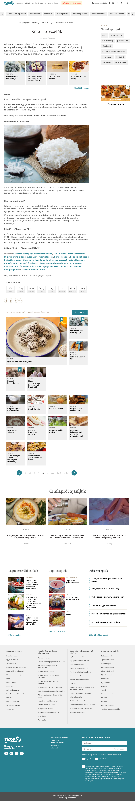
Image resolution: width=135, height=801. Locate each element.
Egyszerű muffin (12, 660)
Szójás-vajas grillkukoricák (79, 668)
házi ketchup (107, 41)
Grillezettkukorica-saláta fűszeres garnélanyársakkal (82, 688)
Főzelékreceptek (107, 675)
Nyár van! (25, 529)
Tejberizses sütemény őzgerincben (107, 597)
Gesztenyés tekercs (12, 431)
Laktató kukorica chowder (79, 680)
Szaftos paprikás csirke (46, 705)
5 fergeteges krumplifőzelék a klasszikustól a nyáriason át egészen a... (25, 536)
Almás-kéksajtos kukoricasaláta (81, 708)
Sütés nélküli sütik (107, 671)
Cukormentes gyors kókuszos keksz (35, 458)
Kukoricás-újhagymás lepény (80, 693)
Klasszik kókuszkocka (13, 382)
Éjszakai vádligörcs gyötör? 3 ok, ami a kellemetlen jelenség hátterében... (109, 536)
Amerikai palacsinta (13, 705)
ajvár (104, 35)
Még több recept (81, 88)
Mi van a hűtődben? (52, 3)
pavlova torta (116, 35)
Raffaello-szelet (61, 257)
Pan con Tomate (44, 658)
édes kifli (69, 595)
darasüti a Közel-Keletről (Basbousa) (21, 263)
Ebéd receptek (106, 656)
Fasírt (68, 615)
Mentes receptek (107, 667)
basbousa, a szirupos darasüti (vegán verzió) (61, 263)
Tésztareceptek (107, 694)
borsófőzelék (120, 62)
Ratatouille (42, 720)
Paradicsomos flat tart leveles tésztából (49, 676)
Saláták (104, 698)
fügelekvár (106, 46)
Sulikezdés (29, 578)
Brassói (8, 698)
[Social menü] (113, 3)
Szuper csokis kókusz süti (76, 410)
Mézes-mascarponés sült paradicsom (47, 666)
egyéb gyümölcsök (40, 22)
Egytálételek (105, 682)
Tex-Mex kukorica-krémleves (80, 672)
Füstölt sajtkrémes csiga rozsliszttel (108, 613)
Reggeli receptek (107, 705)
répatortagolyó (46, 257)
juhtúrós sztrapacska (16, 14)
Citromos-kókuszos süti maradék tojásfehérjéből (76, 433)
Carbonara (10, 709)
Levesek (104, 686)
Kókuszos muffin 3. (56, 410)
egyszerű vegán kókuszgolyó (72, 260)
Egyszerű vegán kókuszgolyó (19, 362)
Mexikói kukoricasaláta (78, 712)
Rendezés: (32, 312)
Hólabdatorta (34, 409)
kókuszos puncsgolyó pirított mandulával (32, 253)
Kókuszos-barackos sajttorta (32, 432)
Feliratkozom (119, 749)
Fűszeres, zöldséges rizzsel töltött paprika (50, 696)
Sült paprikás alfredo (45, 709)
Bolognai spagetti (12, 690)
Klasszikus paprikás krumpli (47, 701)
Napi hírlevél (89, 759)
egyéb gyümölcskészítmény (61, 22)
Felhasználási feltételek (59, 737)
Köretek (104, 701)
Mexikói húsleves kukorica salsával (82, 705)
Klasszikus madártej (13, 675)
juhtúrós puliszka (80, 14)
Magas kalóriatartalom (46, 38)
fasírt (68, 612)
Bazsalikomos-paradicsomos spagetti (48, 682)
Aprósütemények (107, 660)
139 (66, 473)
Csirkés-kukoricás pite (78, 701)
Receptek (19, 3)
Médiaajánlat (56, 748)
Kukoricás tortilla (76, 697)
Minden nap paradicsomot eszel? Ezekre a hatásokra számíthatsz (32, 585)
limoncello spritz (117, 14)
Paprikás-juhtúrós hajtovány (48, 712)
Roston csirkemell (12, 701)
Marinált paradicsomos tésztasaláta (51, 691)
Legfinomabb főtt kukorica (79, 657)
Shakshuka (42, 716)
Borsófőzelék (11, 682)
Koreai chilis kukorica (77, 676)
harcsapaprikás (98, 14)
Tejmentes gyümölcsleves (72, 582)
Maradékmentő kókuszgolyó (12, 77)
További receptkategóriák (110, 709)
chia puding (107, 57)
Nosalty (25, 544)
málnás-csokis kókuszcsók (17, 266)
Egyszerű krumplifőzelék (15, 671)
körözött (120, 57)
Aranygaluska (11, 663)
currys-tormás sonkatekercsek (43, 260)
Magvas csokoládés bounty (78, 77)
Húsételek (105, 679)
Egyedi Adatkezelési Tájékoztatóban (98, 779)
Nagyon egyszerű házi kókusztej (14, 410)
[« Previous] (19, 473)
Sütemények (106, 663)
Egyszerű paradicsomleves (16, 667)
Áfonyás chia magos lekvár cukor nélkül (107, 580)
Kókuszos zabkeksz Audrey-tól (78, 357)
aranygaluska (62, 14)
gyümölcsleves (72, 578)
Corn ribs (73, 683)
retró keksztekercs (59, 266)
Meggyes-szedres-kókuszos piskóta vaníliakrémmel (35, 78)
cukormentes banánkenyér (114, 51)
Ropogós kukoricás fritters (79, 661)
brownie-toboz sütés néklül (25, 257)
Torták (103, 690)
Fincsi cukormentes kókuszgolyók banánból (34, 384)
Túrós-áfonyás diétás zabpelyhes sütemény (13, 459)
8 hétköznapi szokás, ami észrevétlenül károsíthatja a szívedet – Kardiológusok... (67, 536)
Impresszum (55, 745)
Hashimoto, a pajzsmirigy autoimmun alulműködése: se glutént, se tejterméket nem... (33, 603)
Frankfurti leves (12, 656)
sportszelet (35, 14)
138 (59, 473)
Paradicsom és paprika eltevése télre (51, 662)
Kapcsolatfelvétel (57, 743)
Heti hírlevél (102, 759)
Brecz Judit (67, 544)
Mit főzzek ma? (37, 3)
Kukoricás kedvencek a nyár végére (82, 652)
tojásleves (106, 62)
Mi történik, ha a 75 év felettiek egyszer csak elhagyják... (33, 621)
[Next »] (74, 473)
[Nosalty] (9, 3)
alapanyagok (25, 22)
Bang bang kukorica (77, 664)
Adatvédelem (56, 740)
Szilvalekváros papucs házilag (72, 598)
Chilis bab (10, 686)
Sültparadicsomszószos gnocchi (50, 687)
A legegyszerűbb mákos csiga (105, 588)
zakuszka (48, 14)
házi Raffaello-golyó (39, 266)
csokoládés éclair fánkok (33, 269)
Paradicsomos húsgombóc (16, 694)
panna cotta (122, 41)
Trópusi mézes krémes (55, 77)
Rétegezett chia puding (56, 431)
